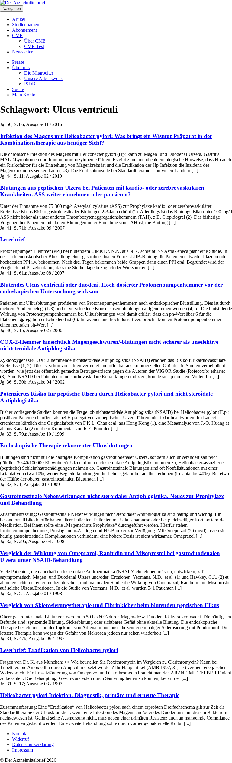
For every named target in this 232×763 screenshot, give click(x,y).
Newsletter (22, 51)
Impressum (22, 749)
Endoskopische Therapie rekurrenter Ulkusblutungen (66, 445)
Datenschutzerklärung (33, 744)
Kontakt (19, 733)
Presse (18, 62)
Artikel (18, 19)
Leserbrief (12, 239)
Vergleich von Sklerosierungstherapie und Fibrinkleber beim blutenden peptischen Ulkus (109, 605)
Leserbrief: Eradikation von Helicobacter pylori (59, 650)
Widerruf (20, 739)
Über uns (21, 67)
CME (17, 35)
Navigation (11, 8)
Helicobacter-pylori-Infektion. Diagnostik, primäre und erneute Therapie (89, 695)
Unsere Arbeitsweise (43, 78)
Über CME (35, 40)
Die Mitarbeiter (38, 73)
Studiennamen (25, 24)
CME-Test (34, 46)
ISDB (29, 83)
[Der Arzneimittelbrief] (22, 2)
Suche (18, 89)
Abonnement (24, 30)
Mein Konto (23, 94)
